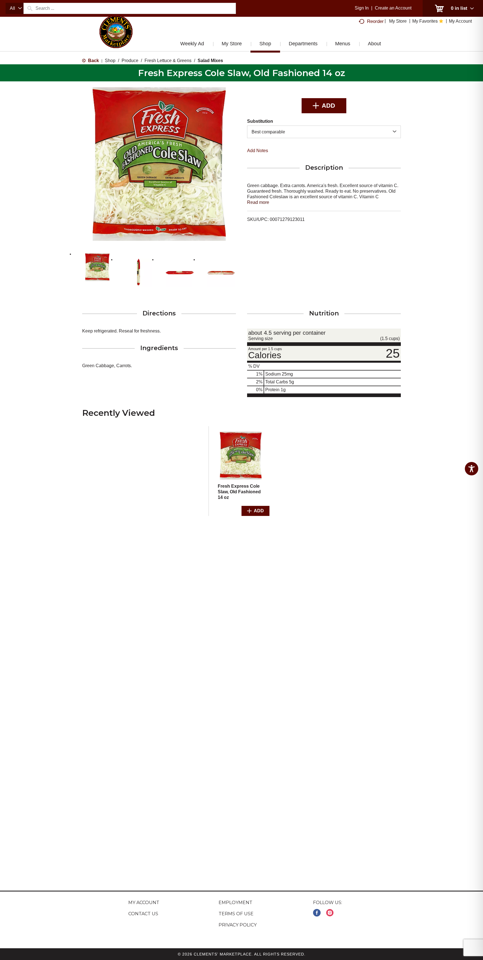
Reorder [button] (375, 21)
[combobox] (14, 8)
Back (93, 60)
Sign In (362, 8)
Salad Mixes (210, 60)
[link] (317, 913)
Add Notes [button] (257, 150)
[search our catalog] (29, 8)
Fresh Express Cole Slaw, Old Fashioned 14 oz (239, 492)
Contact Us (143, 913)
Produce (130, 60)
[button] (97, 267)
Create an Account (393, 8)
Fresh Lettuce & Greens (168, 60)
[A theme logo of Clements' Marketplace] (116, 37)
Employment (235, 902)
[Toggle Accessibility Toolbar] (471, 468)
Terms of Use (236, 913)
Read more (258, 202)
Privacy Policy (238, 925)
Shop (110, 60)
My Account (143, 902)
